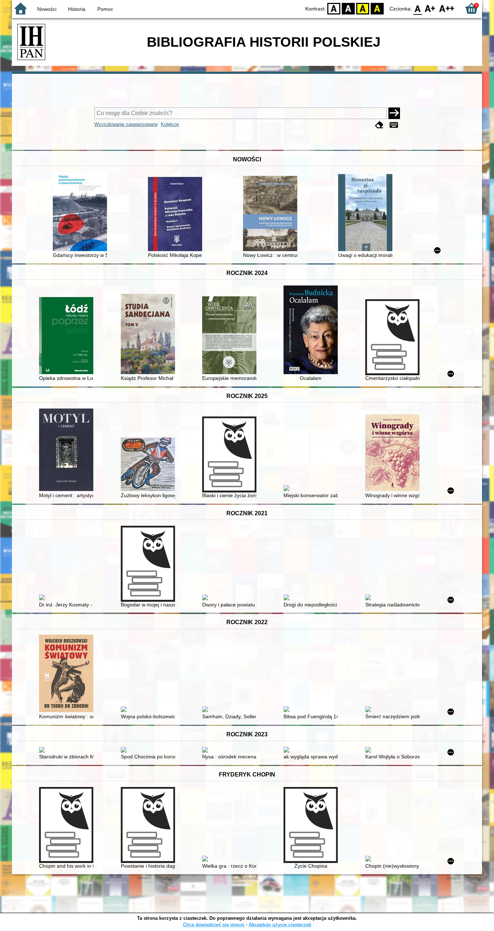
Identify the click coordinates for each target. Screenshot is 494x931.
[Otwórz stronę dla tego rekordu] (82, 212)
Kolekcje (170, 124)
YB (363, 8)
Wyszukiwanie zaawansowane (126, 124)
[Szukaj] (394, 113)
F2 (446, 8)
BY (377, 8)
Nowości (46, 9)
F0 (417, 8)
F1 (430, 8)
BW (348, 8)
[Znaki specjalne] (394, 125)
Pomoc (105, 9)
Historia (76, 9)
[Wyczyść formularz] (379, 125)
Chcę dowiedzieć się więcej (213, 924)
